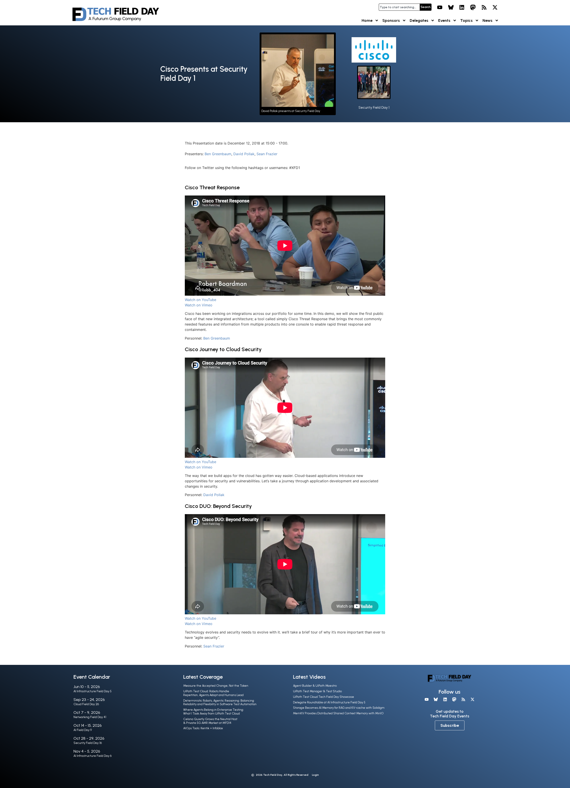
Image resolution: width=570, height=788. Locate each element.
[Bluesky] (451, 7)
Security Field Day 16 (87, 743)
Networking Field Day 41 (89, 717)
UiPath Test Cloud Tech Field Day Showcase (323, 697)
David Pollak (243, 154)
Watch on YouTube (200, 299)
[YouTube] (440, 7)
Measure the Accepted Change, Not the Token (215, 686)
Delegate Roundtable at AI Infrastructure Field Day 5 (329, 702)
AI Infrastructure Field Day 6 (92, 756)
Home (367, 20)
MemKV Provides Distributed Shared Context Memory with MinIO (338, 713)
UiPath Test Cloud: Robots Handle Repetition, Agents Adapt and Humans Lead (213, 693)
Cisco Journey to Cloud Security (223, 349)
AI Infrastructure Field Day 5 (92, 691)
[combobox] (399, 7)
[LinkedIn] (462, 7)
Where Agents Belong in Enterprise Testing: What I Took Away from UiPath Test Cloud (213, 711)
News (487, 20)
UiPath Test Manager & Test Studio (317, 691)
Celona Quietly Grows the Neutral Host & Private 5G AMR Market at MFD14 (210, 721)
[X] (495, 7)
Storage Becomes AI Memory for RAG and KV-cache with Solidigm (339, 708)
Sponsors (391, 20)
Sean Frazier (266, 154)
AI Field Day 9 (82, 730)
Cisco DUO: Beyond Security (218, 506)
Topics (466, 20)
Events (444, 20)
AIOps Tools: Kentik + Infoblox (203, 728)
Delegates (419, 20)
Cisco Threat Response (212, 187)
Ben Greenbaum (218, 154)
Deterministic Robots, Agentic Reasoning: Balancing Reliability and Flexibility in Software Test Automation (219, 702)
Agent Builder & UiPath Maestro (315, 686)
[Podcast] (484, 7)
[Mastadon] (473, 7)
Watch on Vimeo (198, 305)
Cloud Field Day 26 (86, 704)
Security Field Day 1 (373, 107)
